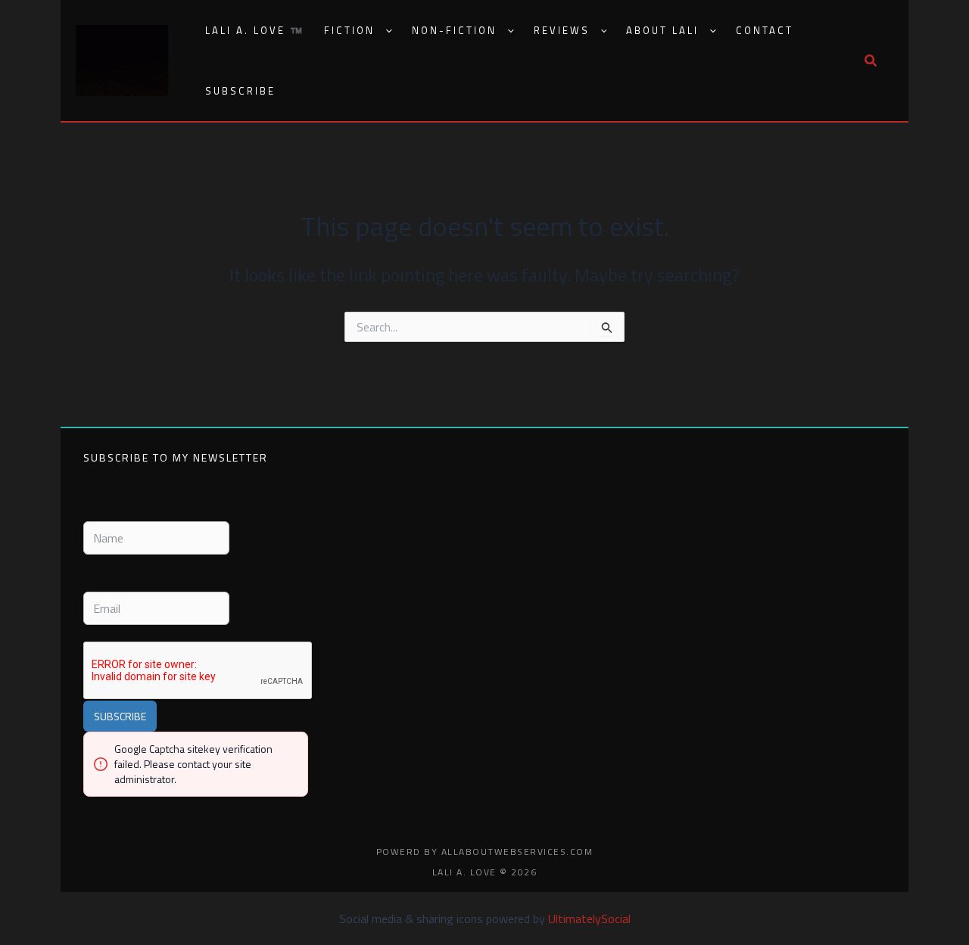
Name (96, 509)
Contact (764, 30)
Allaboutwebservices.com (517, 851)
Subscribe (240, 90)
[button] (383, 31)
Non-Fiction (454, 30)
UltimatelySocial (589, 918)
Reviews (562, 30)
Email (95, 579)
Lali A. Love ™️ (254, 30)
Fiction (349, 30)
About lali (662, 30)
